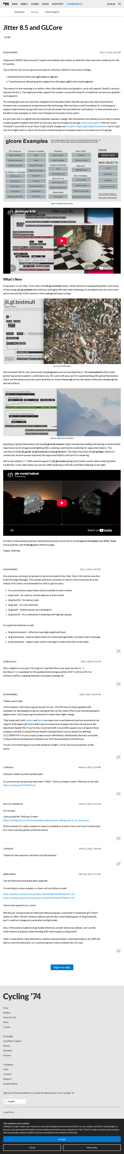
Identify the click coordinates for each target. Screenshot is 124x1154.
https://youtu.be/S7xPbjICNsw (19, 785)
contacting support (91, 122)
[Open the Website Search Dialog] (119, 4)
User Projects (52, 11)
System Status (10, 1083)
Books (6, 1045)
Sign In (111, 4)
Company (8, 1064)
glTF (24, 461)
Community (74, 3)
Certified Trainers (12, 1040)
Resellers (8, 1050)
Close (32, 1147)
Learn (35, 3)
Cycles (6, 1026)
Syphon (29, 720)
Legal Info (8, 1112)
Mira (5, 1022)
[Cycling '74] (6, 4)
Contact (7, 1073)
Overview (19, 11)
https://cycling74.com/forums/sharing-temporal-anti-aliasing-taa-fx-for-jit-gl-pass (46, 820)
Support (58, 3)
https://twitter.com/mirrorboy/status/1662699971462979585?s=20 (38, 897)
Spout (41, 720)
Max (15, 3)
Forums (35, 11)
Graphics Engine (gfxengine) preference (87, 126)
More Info (92, 1147)
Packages (8, 1036)
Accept (62, 1139)
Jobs (5, 1069)
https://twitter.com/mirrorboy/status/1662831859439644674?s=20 (38, 894)
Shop (45, 3)
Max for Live (9, 1017)
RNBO (24, 3)
